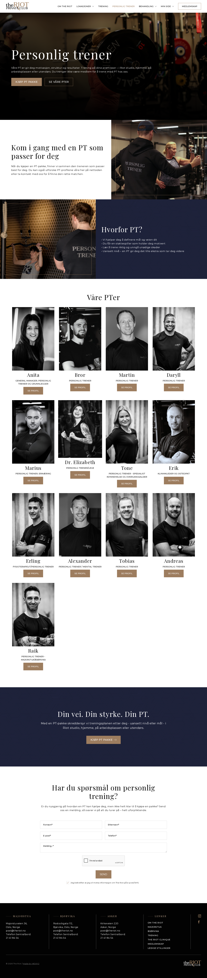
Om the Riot (65, 6)
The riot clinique (159, 940)
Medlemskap (189, 6)
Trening (103, 6)
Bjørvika (153, 931)
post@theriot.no (16, 930)
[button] (85, 6)
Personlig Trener (123, 6)
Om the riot (155, 923)
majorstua (155, 927)
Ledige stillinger (159, 948)
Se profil (33, 390)
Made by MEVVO (31, 963)
